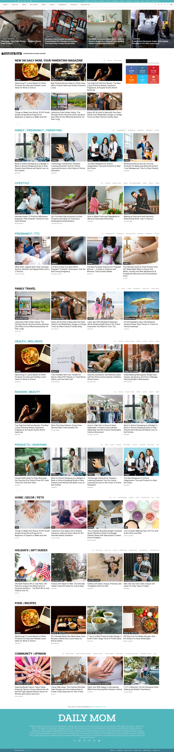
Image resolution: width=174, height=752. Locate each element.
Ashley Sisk (18, 331)
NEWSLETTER (129, 1)
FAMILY (5, 5)
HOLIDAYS (74, 5)
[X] (27, 1)
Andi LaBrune (54, 329)
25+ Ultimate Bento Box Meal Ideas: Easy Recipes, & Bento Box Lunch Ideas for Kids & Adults (68, 638)
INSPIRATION (136, 288)
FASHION (136, 39)
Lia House (126, 329)
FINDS (24, 5)
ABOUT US (108, 1)
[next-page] (19, 123)
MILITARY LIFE (85, 5)
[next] (171, 53)
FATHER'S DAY (123, 550)
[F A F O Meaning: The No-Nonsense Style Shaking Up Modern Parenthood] (141, 671)
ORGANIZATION (145, 497)
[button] (172, 5)
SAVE (157, 497)
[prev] (168, 53)
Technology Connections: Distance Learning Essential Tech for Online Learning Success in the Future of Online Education (68, 167)
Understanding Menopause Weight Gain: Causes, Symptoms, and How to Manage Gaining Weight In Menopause (140, 377)
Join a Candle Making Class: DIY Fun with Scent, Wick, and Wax (141, 532)
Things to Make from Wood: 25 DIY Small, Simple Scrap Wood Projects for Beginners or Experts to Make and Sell (32, 114)
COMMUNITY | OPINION (30, 653)
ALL (114, 130)
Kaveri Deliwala (55, 381)
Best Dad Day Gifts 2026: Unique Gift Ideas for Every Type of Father (139, 585)
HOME (43, 5)
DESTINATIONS (57, 109)
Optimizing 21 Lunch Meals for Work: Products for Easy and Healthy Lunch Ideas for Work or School (30, 85)
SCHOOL (157, 130)
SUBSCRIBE (122, 1)
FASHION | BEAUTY (27, 391)
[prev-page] (16, 123)
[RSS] (24, 1)
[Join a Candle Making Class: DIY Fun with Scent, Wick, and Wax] (141, 514)
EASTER (115, 550)
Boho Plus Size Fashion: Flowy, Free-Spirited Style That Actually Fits (66, 426)
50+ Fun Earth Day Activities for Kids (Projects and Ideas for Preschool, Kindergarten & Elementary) (66, 218)
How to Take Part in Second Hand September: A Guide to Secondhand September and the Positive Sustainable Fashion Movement (104, 428)
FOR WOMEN (126, 444)
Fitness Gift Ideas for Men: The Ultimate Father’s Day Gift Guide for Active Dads (68, 585)
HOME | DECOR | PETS (29, 497)
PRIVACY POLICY (156, 1)
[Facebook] (15, 1)
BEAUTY (91, 80)
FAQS (142, 1)
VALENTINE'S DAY (154, 550)
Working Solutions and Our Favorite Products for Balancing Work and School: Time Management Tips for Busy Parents (141, 166)
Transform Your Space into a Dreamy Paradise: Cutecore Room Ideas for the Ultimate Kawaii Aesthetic (67, 533)
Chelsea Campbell (6, 46)
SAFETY (145, 183)
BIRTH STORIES (70, 653)
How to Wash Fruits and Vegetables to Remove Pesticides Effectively (103, 217)
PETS (153, 497)
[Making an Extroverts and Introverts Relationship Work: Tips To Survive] (141, 200)
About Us (112, 750)
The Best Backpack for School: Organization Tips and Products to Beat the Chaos (104, 166)
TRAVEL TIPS (145, 288)
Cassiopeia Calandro (56, 223)
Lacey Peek (90, 641)
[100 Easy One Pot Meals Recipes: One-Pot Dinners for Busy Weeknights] (140, 620)
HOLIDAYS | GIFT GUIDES (31, 550)
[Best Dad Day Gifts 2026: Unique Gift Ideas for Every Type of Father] (141, 567)
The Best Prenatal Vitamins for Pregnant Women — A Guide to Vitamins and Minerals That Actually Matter (104, 269)
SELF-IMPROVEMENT (135, 183)
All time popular (118, 60)
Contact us (156, 750)
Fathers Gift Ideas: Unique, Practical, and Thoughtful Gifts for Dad (104, 585)
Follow (142, 66)
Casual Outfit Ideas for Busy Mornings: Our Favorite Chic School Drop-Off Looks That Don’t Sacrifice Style (32, 480)
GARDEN (131, 497)
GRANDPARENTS (121, 130)
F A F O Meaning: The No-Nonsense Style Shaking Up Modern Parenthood (141, 688)
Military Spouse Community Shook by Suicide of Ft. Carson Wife (42, 53)
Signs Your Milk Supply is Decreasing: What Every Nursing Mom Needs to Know (104, 688)
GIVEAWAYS (101, 1)
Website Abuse (147, 750)
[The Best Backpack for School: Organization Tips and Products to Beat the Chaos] (105, 147)
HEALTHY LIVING (116, 183)
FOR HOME (142, 444)
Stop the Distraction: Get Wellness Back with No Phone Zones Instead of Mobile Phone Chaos (104, 377)
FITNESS (125, 183)
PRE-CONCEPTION (130, 233)
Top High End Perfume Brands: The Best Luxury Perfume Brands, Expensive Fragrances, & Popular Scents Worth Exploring (104, 86)
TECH (157, 444)
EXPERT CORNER (109, 653)
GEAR (106, 444)
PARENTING (141, 130)
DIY (16, 109)
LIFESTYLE (15, 5)
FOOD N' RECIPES (8, 39)
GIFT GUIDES (94, 1)
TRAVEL (51, 5)
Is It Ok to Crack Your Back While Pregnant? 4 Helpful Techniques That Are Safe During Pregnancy (68, 269)
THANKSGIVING (143, 550)
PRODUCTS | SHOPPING (31, 444)
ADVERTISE (115, 1)
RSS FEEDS (136, 1)
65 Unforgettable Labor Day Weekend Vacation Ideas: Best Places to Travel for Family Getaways (141, 324)
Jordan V (125, 278)
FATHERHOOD (131, 130)
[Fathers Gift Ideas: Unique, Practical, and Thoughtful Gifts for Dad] (105, 567)
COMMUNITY (62, 5)
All (104, 60)
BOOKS (112, 444)
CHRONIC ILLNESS (98, 653)
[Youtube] (30, 1)
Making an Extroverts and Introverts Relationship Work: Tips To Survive (139, 217)
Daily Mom (91, 46)
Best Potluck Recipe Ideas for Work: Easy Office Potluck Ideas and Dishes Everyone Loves (68, 85)
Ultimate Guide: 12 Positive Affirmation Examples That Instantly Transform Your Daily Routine (32, 218)
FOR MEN (118, 444)
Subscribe (153, 75)
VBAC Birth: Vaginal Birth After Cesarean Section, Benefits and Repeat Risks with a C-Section (32, 269)
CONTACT (147, 1)
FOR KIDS (134, 444)
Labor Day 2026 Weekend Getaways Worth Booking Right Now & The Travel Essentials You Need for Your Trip (103, 324)
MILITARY (86, 1)
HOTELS (123, 288)
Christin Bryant (19, 696)
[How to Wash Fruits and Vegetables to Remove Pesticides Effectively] (105, 200)
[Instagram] (18, 1)
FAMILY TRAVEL (25, 288)
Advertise (120, 750)
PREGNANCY (149, 130)
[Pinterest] (21, 1)
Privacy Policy (128, 750)
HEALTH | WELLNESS (29, 341)
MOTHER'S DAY (133, 550)
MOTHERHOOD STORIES (132, 653)
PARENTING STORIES (145, 653)
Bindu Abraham (19, 223)
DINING (129, 288)
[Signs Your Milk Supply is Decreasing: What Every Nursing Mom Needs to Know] (105, 671)
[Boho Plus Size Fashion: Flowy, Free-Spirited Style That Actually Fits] (69, 409)
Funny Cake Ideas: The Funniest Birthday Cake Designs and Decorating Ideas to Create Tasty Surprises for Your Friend (68, 689)
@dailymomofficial (98, 707)
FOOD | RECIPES (25, 603)
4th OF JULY (108, 550)
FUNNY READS (119, 653)
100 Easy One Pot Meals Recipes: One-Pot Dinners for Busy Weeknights (139, 637)
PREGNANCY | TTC (27, 233)
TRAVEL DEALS (155, 288)
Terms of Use (137, 750)
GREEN (157, 183)
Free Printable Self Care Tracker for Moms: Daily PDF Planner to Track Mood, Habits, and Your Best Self (68, 377)
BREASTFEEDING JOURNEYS (83, 653)
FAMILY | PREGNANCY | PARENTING (38, 130)
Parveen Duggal (128, 221)
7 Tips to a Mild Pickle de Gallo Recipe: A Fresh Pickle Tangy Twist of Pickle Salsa (104, 637)
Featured (109, 60)
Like (131, 66)
